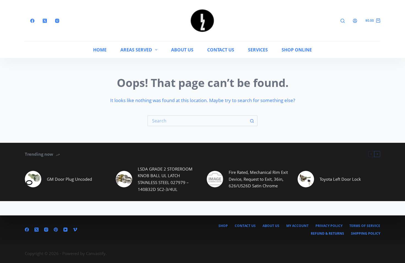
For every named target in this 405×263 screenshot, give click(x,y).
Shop (223, 226)
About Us (182, 50)
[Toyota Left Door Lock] (306, 179)
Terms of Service (364, 226)
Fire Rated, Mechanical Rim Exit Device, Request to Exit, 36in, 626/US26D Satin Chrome (258, 179)
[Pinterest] (56, 230)
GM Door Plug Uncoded (69, 179)
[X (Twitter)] (45, 21)
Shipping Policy (365, 233)
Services (258, 50)
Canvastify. (96, 253)
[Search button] (252, 120)
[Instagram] (57, 21)
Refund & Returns (327, 233)
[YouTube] (65, 230)
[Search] (343, 21)
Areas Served (136, 50)
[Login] (355, 21)
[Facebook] (32, 21)
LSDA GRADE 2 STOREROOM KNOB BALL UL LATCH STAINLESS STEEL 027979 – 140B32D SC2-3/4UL (165, 179)
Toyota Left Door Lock (340, 179)
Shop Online (297, 50)
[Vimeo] (75, 230)
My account (297, 226)
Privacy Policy (328, 226)
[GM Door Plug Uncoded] (33, 179)
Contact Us (220, 50)
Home (100, 50)
